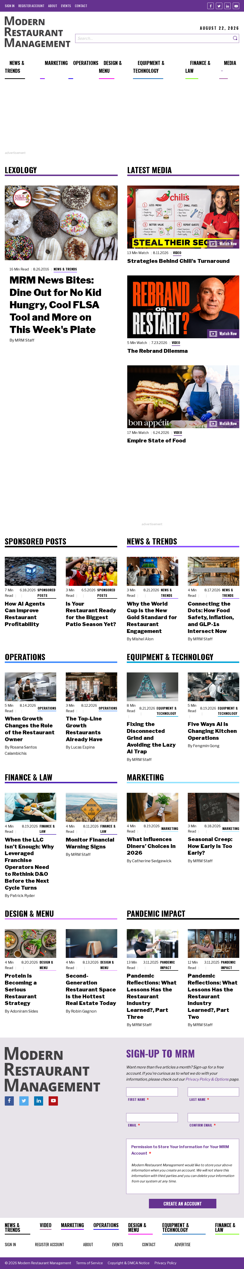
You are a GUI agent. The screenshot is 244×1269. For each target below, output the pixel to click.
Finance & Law (47, 828)
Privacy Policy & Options (207, 1079)
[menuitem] (10, 5)
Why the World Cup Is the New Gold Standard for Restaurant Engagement (152, 617)
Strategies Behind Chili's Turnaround (178, 261)
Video (177, 252)
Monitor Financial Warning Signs (90, 843)
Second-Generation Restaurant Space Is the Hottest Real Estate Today (91, 989)
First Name (136, 1099)
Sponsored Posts (46, 592)
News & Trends (65, 268)
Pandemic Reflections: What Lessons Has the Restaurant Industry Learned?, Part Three (152, 996)
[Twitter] (219, 6)
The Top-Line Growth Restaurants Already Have (84, 728)
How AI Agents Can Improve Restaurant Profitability (25, 613)
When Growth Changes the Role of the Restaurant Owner (30, 728)
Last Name (197, 1099)
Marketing (169, 828)
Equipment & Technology (167, 711)
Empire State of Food (156, 440)
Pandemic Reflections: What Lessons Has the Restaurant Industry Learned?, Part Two (213, 996)
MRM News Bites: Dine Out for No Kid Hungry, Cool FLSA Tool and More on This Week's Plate (56, 304)
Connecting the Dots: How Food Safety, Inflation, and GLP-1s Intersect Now (211, 617)
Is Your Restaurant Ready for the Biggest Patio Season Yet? (91, 613)
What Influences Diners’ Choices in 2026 (151, 846)
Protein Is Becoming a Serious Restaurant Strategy (21, 989)
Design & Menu (46, 965)
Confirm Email (200, 1124)
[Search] (235, 38)
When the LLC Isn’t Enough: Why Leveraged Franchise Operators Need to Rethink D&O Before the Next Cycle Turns (29, 863)
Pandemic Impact (167, 965)
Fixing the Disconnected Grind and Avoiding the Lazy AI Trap (151, 738)
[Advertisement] (122, 117)
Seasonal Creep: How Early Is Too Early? (210, 846)
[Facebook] (210, 6)
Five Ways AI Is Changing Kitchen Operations (212, 731)
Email (132, 1124)
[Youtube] (236, 6)
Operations (47, 708)
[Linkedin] (227, 6)
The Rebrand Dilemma (157, 351)
